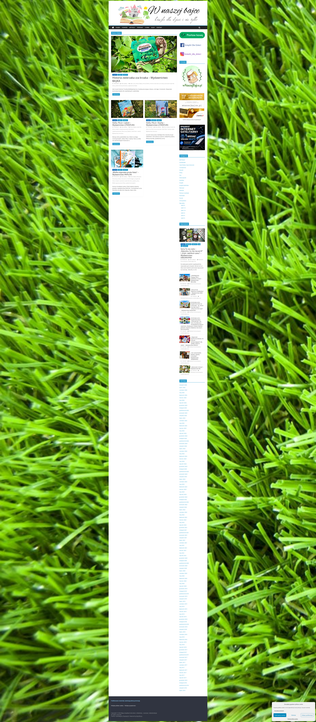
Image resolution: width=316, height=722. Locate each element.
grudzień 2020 (183, 558)
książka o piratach (120, 181)
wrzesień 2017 (183, 657)
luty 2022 (181, 522)
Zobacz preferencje (307, 715)
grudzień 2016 (183, 680)
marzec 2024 (182, 459)
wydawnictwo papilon (131, 183)
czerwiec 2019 (183, 604)
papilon (134, 181)
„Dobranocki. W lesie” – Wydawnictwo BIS (197, 367)
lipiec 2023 (182, 479)
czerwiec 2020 (183, 573)
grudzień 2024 (183, 436)
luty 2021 (181, 553)
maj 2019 (181, 606)
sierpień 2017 (183, 660)
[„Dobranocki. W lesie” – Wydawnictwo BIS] (184, 366)
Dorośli (181, 170)
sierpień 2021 (183, 537)
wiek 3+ (125, 74)
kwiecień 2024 (183, 456)
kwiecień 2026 (183, 395)
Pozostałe (182, 195)
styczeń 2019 (182, 616)
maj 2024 (181, 453)
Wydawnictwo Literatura (117, 133)
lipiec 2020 (182, 571)
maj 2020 (181, 576)
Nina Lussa (124, 131)
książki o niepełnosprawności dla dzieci (124, 129)
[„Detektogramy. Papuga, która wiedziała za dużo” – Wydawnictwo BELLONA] (184, 275)
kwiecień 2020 (183, 578)
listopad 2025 (183, 408)
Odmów (293, 715)
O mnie (147, 27)
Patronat (140, 27)
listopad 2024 (183, 438)
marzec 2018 (182, 642)
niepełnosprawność (116, 131)
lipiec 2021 (182, 540)
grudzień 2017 (183, 649)
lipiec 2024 (182, 448)
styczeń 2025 (182, 433)
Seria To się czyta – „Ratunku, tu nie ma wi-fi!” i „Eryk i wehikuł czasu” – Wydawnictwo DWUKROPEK (192, 253)
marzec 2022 (182, 520)
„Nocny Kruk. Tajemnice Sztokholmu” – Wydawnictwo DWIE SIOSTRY (197, 292)
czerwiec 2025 (183, 420)
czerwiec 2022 (183, 512)
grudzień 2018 (183, 619)
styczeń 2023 (182, 494)
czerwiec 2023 (183, 481)
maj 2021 (181, 545)
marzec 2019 (182, 611)
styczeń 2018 (182, 647)
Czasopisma (182, 167)
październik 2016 (184, 685)
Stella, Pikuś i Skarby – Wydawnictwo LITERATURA (157, 124)
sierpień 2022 (183, 507)
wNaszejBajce (124, 83)
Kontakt (159, 27)
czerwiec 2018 (183, 634)
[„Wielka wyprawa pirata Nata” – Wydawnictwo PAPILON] (127, 151)
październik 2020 (184, 563)
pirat (138, 181)
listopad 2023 (183, 469)
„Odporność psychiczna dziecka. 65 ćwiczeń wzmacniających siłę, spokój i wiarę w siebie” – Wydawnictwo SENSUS (192, 341)
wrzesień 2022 (183, 504)
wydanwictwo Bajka (132, 85)
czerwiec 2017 (183, 665)
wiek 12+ (183, 208)
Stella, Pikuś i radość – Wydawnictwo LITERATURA (123, 124)
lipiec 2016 (182, 690)
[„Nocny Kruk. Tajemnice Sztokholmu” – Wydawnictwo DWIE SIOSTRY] (184, 289)
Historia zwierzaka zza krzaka (157, 83)
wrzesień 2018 (183, 627)
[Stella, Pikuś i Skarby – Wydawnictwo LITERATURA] (161, 101)
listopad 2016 (183, 683)
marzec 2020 (182, 581)
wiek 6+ (125, 120)
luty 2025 (181, 431)
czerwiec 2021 (183, 543)
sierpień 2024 (183, 446)
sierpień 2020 (183, 568)
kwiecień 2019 (183, 609)
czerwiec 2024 (183, 451)
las (150, 129)
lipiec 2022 (182, 509)
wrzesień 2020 (183, 565)
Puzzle (181, 198)
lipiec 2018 (182, 632)
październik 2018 (184, 624)
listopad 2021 (183, 530)
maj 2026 (181, 392)
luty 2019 (181, 614)
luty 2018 (181, 644)
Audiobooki (182, 162)
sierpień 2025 (183, 415)
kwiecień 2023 (183, 487)
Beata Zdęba (139, 83)
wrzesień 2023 (183, 474)
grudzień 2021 (183, 527)
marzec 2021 (182, 550)
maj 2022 (181, 515)
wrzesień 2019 (183, 596)
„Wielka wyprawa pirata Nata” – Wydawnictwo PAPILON (125, 173)
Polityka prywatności (130, 705)
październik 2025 (184, 410)
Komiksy (181, 180)
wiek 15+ (183, 210)
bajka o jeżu (133, 83)
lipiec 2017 (182, 662)
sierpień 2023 (183, 476)
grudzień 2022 (183, 497)
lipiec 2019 (182, 601)
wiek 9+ (125, 170)
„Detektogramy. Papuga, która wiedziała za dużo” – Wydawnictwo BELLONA (196, 279)
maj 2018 (181, 637)
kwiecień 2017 (183, 670)
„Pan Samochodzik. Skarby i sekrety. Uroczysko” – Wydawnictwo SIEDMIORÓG (196, 356)
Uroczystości (182, 200)
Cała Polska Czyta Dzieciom (186, 165)
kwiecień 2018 (183, 639)
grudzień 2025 (183, 405)
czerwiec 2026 (183, 390)
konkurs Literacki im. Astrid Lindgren (126, 178)
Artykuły (132, 27)
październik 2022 (184, 502)
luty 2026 (181, 400)
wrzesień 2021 (183, 535)
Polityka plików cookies (293, 719)
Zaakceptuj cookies (280, 715)
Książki (118, 27)
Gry (180, 175)
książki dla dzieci (128, 181)
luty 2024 (181, 461)
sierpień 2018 (183, 629)
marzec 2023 (182, 489)
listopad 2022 (183, 499)
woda (172, 129)
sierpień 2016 (183, 688)
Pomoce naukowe (184, 193)
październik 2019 (184, 593)
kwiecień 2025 (183, 425)
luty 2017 (181, 675)
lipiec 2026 (182, 387)
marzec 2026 (182, 397)
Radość (129, 131)
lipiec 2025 (182, 418)
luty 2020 (181, 583)
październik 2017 (184, 655)
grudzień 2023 (183, 466)
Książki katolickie (184, 185)
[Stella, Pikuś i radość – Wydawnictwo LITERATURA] (127, 101)
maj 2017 (181, 667)
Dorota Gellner (146, 83)
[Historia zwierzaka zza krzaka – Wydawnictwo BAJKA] (144, 37)
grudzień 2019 (183, 588)
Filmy (180, 172)
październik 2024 (184, 441)
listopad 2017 (183, 652)
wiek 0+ (120, 74)
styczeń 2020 (182, 586)
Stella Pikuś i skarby (166, 129)
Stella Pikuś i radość (136, 131)
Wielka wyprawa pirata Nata (118, 183)
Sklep (153, 27)
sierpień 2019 (183, 599)
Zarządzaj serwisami (279, 710)
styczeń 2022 (182, 525)
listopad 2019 (183, 591)
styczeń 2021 (182, 555)
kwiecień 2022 (183, 517)
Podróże (124, 27)
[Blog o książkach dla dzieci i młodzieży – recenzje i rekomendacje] (113, 27)
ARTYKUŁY (182, 160)
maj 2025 (181, 423)
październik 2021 (184, 532)
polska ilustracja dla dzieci (122, 85)
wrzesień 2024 (183, 443)
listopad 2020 (183, 560)
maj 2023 (181, 484)
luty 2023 (181, 492)
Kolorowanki (182, 178)
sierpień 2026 (183, 385)
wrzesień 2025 (183, 413)
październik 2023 (184, 471)
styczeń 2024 (182, 464)
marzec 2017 (182, 672)
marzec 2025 (182, 428)
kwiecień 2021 (183, 548)
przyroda (159, 129)
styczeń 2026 (182, 403)
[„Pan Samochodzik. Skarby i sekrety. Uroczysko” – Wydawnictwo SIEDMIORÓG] (184, 352)
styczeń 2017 (182, 677)
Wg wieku (182, 203)
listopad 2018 (183, 621)
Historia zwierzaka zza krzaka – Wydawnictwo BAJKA (140, 79)
